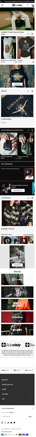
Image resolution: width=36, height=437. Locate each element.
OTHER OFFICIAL (7, 384)
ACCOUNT (5, 394)
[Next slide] (32, 34)
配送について (17, 370)
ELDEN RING (6, 119)
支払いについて (29, 370)
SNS (3, 399)
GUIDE (4, 389)
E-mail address (6, 416)
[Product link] (8, 50)
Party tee (20, 60)
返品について (5, 370)
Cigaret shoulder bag (6, 156)
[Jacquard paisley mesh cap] (5, 188)
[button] (2, 5)
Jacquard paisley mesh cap (19, 185)
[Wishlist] (27, 5)
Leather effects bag (23, 156)
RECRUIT (5, 380)
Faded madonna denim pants (8, 60)
